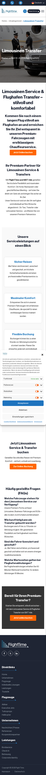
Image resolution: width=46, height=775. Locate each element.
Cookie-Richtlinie (10, 421)
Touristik (5, 692)
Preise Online (32, 11)
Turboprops (7, 711)
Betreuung (6, 754)
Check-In (5, 751)
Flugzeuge (6, 681)
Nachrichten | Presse (10, 728)
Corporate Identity (10, 758)
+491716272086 (20, 3)
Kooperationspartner (11, 735)
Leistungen (6, 688)
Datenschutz (20, 772)
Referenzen (7, 731)
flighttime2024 (32, 58)
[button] (42, 355)
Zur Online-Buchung (23, 467)
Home (4, 21)
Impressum (38, 421)
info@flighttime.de (4, 3)
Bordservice (7, 747)
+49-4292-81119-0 (12, 3)
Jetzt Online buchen (23, 152)
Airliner (4, 705)
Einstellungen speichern (23, 417)
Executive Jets (8, 708)
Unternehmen (7, 678)
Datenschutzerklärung (25, 421)
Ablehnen (23, 410)
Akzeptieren (23, 403)
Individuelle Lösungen (11, 685)
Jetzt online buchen (23, 618)
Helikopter (6, 715)
